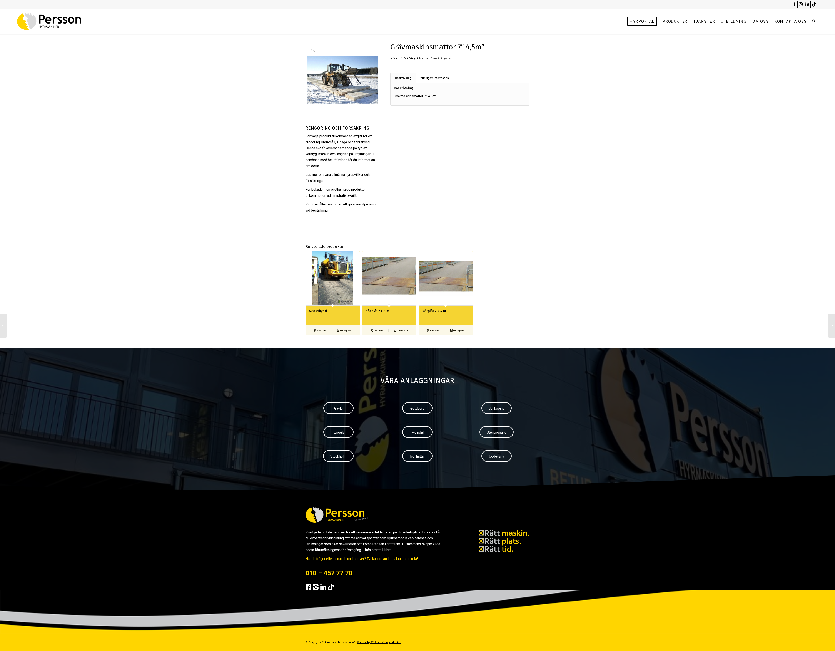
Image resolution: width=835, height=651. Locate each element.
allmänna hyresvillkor (347, 175)
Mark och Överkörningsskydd (436, 58)
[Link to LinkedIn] (807, 4)
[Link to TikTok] (814, 4)
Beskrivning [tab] (403, 78)
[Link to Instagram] (801, 4)
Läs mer (321, 330)
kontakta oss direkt (402, 559)
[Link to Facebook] (794, 4)
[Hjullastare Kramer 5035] (831, 326)
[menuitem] (642, 21)
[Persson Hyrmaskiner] (58, 21)
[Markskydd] (3, 326)
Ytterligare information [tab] (434, 78)
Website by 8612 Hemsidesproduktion (379, 642)
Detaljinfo (345, 330)
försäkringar (315, 181)
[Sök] (814, 21)
